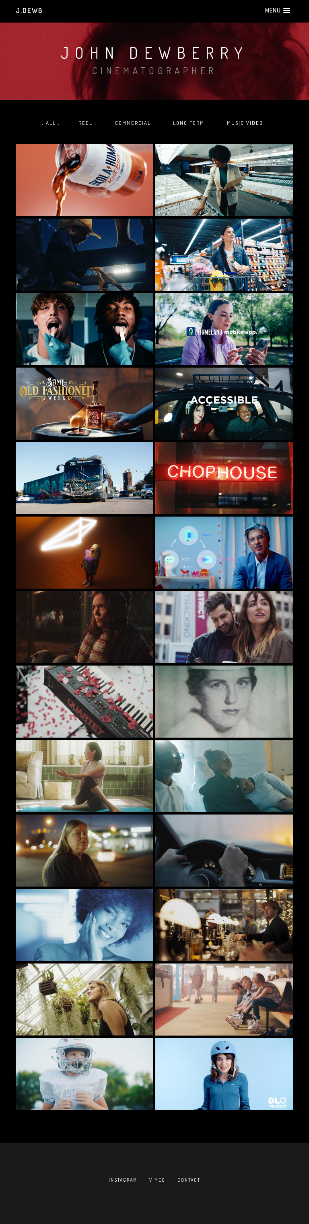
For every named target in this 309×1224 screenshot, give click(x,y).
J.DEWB (29, 10)
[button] (277, 10)
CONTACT (188, 1180)
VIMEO (157, 1180)
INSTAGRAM (123, 1180)
